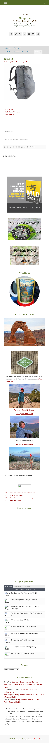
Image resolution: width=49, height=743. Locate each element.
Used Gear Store (13, 500)
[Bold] (4, 147)
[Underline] (10, 147)
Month (28, 589)
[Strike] (13, 147)
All (34, 589)
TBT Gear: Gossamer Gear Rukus (19, 52)
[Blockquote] (21, 147)
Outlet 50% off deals (14, 495)
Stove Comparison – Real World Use (23, 627)
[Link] (27, 147)
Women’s (17, 410)
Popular (8, 586)
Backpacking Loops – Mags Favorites (24, 600)
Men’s (24, 410)
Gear (16, 48)
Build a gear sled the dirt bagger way (23, 647)
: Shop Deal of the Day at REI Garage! (20, 493)
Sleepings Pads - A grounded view (22, 653)
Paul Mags (20, 62)
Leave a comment (33, 62)
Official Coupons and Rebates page (19, 498)
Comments (18, 586)
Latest (27, 586)
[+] (33, 147)
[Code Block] (24, 147)
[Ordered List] (16, 147)
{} (30, 147)
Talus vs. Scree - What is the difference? (25, 633)
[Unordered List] (19, 147)
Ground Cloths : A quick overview (22, 640)
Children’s (30, 410)
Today (15, 589)
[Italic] (7, 147)
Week (22, 589)
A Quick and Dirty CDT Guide (21, 620)
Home (8, 48)
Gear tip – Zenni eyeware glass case (25, 682)
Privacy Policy (38, 739)
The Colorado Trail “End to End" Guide (24, 593)
